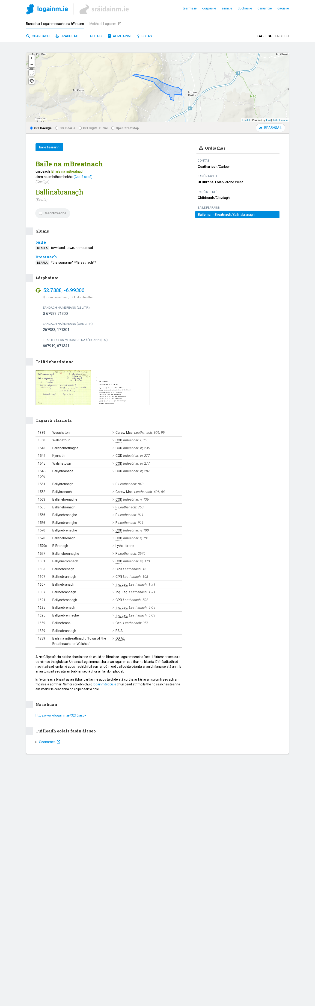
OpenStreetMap (127, 128)
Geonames (47, 742)
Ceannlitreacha (55, 213)
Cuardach (40, 36)
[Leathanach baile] (47, 10)
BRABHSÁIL (273, 128)
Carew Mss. (125, 433)
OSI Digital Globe (95, 128)
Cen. (119, 623)
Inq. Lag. (122, 584)
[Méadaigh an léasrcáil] (32, 73)
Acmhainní (121, 36)
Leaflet (246, 120)
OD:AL (120, 638)
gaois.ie (283, 8)
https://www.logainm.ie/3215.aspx (61, 715)
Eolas (146, 36)
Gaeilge (264, 36)
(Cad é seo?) (83, 177)
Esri (268, 120)
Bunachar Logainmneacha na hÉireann (55, 24)
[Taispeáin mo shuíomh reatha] (32, 81)
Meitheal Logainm (103, 24)
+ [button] (31, 58)
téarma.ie (190, 8)
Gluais (95, 36)
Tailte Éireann (280, 120)
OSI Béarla (67, 128)
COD (119, 440)
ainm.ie (227, 8)
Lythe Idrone (125, 546)
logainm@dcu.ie (104, 684)
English (282, 36)
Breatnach (46, 257)
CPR (119, 569)
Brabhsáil (69, 36)
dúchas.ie (245, 8)
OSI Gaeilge (43, 128)
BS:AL (120, 631)
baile (41, 242)
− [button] (31, 64)
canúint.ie (265, 8)
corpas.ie (209, 8)
